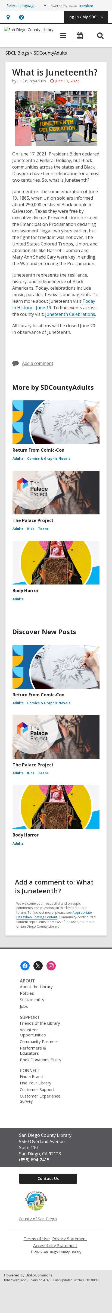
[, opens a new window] (36, 1209)
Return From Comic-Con (38, 450)
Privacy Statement (69, 1238)
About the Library (36, 986)
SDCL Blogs (17, 53)
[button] (8, 17)
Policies (27, 993)
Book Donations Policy (40, 1059)
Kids (31, 528)
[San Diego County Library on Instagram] (51, 965)
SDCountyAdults (50, 53)
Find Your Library (35, 1083)
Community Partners (39, 1041)
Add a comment (37, 363)
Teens (43, 528)
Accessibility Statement (55, 1245)
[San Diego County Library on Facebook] (25, 965)
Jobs (24, 1006)
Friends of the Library (40, 1023)
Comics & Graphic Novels (48, 458)
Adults (18, 458)
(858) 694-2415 (34, 1160)
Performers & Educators (33, 1050)
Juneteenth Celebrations (70, 314)
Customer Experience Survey (40, 1098)
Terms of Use (37, 1238)
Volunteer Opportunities (33, 1032)
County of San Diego (38, 1218)
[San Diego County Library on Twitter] (38, 965)
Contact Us (48, 1178)
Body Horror (26, 590)
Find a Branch (32, 1076)
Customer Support (37, 1089)
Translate (85, 6)
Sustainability (32, 999)
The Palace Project (33, 520)
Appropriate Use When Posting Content (54, 914)
